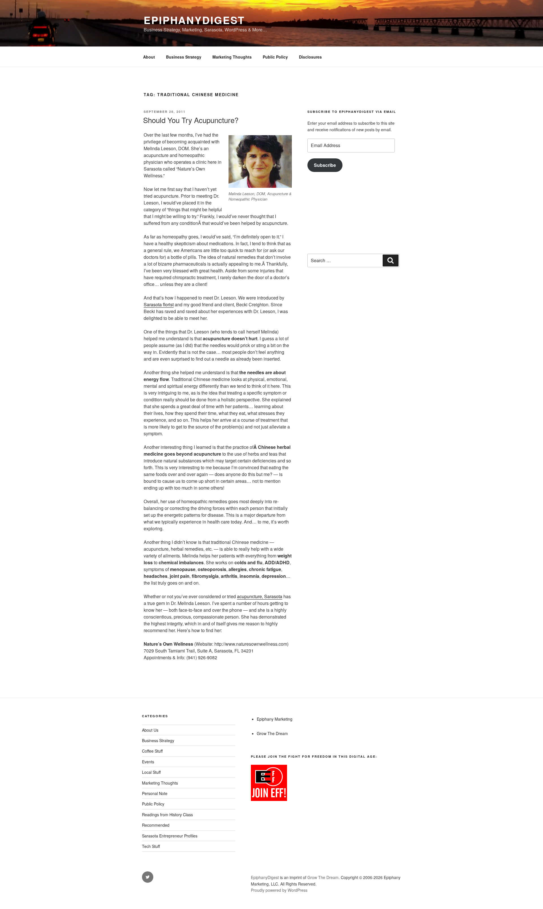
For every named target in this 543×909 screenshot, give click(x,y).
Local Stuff (151, 772)
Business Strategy (183, 57)
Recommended (155, 825)
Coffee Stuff (152, 751)
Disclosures (310, 57)
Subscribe (325, 165)
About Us (150, 730)
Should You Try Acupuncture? (190, 120)
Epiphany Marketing (274, 719)
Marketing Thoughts (232, 57)
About (149, 57)
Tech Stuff (151, 846)
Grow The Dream (272, 733)
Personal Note (154, 793)
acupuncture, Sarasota (259, 596)
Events (148, 761)
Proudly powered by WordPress (279, 890)
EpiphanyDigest (194, 19)
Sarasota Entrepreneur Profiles (169, 836)
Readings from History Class (167, 814)
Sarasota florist (159, 304)
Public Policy (275, 57)
